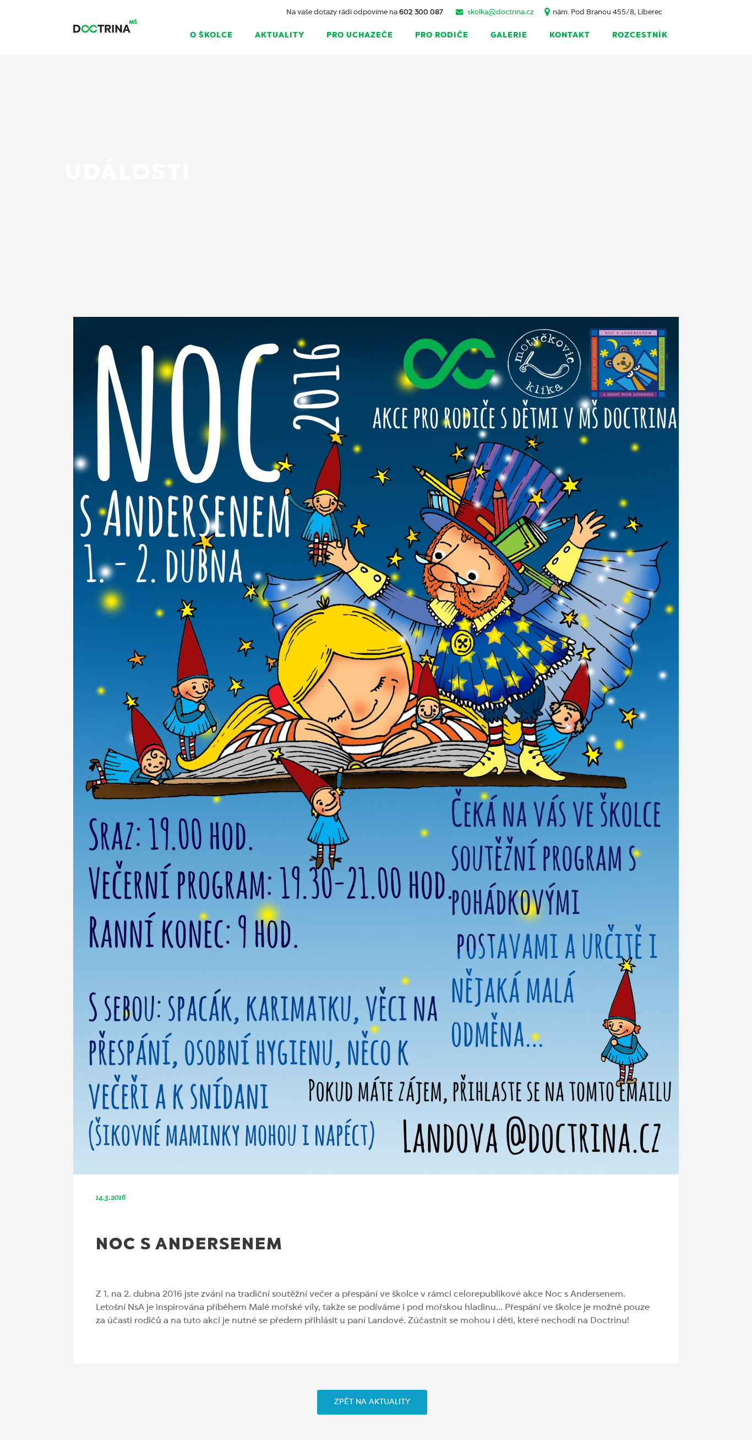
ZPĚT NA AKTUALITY (372, 1402)
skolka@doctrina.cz (500, 12)
